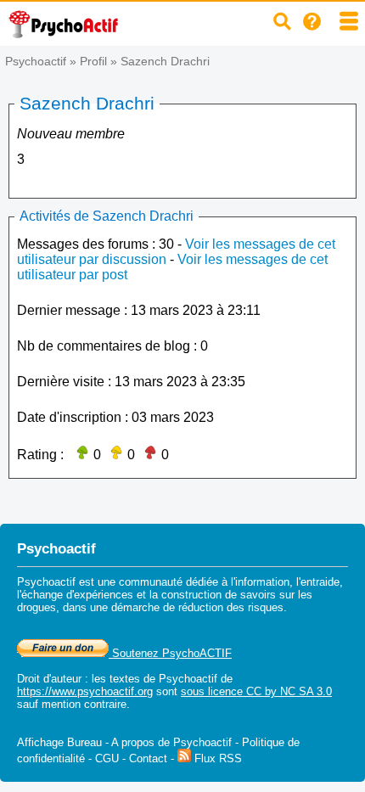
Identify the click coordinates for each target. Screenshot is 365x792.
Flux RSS (216, 758)
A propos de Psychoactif (171, 742)
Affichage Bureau (59, 742)
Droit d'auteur (49, 678)
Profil (93, 61)
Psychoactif (35, 61)
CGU (107, 758)
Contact (148, 758)
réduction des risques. (232, 607)
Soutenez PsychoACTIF (170, 653)
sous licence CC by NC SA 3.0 (256, 691)
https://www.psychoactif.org (85, 691)
